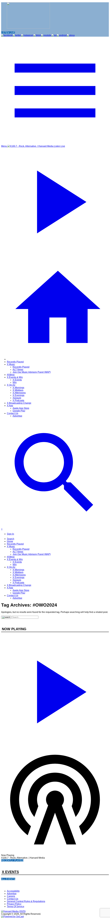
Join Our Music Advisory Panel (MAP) (32, 372)
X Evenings (18, 395)
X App (10, 405)
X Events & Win (15, 377)
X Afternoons (19, 392)
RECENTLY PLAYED (12, 860)
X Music (11, 364)
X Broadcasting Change (19, 403)
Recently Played (15, 362)
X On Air (11, 385)
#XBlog (10, 374)
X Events (17, 380)
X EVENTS (10, 872)
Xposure (17, 398)
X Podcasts (18, 400)
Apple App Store (21, 408)
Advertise (17, 416)
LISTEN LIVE (8, 33)
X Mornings (18, 387)
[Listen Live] (55, 690)
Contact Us (12, 413)
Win (15, 382)
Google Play (19, 411)
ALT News (18, 369)
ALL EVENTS (8, 879)
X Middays (18, 390)
